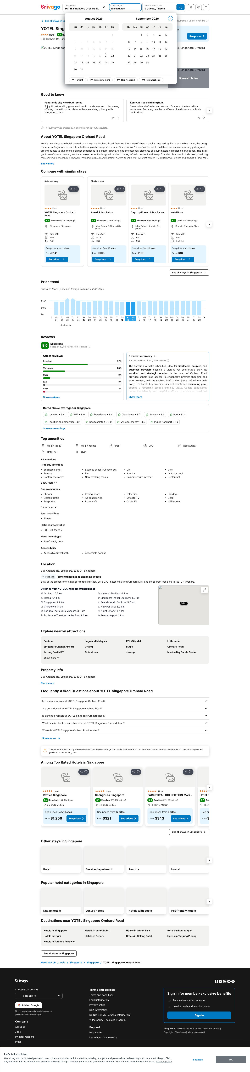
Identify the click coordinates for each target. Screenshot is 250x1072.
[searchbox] (85, 8)
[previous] (51, 318)
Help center (95, 1032)
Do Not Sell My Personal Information (109, 1014)
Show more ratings (54, 428)
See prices (195, 36)
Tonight (79, 80)
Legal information (99, 999)
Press (18, 1041)
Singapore (76, 962)
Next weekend (153, 80)
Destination (70, 5)
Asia (62, 962)
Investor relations (24, 1036)
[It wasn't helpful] (118, 118)
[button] (85, 7)
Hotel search (48, 962)
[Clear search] (104, 7)
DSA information (98, 1009)
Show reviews (51, 397)
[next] (170, 18)
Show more (47, 163)
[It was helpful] (113, 118)
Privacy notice (97, 1004)
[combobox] (85, 7)
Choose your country (26, 989)
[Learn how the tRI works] (88, 346)
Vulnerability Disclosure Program (107, 1019)
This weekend (128, 80)
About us (20, 1026)
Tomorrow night (102, 80)
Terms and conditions (101, 994)
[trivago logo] (50, 7)
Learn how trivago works (103, 1037)
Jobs (18, 1031)
